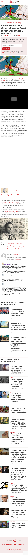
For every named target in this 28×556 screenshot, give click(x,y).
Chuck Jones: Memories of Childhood (10, 202)
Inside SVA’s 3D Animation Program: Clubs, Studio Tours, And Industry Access (18, 326)
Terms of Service (13, 52)
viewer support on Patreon (11, 211)
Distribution (12, 432)
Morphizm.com (17, 259)
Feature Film (12, 448)
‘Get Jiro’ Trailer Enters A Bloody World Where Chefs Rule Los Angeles (17, 369)
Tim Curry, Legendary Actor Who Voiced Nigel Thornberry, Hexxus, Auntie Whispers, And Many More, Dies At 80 (18, 473)
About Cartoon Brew (7, 544)
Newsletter (12, 521)
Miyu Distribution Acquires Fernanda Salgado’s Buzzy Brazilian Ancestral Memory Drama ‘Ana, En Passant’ (18, 438)
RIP (11, 392)
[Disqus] (14, 278)
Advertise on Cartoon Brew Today (14, 549)
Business (12, 496)
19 (19, 35)
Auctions (12, 417)
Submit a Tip (21, 544)
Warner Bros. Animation (17, 249)
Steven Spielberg (17, 247)
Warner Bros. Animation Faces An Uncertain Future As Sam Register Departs (18, 500)
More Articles (17, 254)
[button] (14, 99)
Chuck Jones (11, 243)
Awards (11, 377)
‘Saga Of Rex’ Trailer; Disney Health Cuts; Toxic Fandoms (18, 525)
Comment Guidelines (10, 546)
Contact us (20, 546)
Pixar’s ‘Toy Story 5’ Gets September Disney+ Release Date (18, 410)
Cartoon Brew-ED (7, 22)
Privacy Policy (5, 52)
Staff (15, 544)
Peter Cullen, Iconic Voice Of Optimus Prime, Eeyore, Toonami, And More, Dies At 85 (17, 397)
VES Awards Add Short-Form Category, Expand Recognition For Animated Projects (18, 487)
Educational (16, 22)
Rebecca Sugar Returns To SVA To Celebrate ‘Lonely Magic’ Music (17, 312)
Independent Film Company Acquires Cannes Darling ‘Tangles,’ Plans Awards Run (17, 382)
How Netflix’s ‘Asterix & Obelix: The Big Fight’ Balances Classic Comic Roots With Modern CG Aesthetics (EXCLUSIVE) (18, 343)
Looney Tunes (16, 245)
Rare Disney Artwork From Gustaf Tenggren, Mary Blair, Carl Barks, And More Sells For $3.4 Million (18, 423)
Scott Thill (6, 35)
